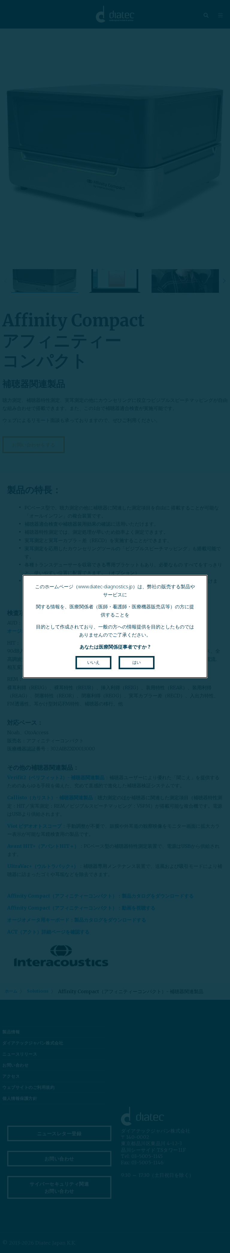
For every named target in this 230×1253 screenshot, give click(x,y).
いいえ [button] (93, 662)
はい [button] (136, 662)
